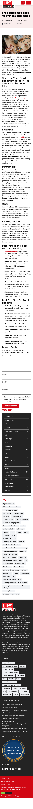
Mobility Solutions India (9, 707)
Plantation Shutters (9, 557)
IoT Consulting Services (9, 713)
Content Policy (6, 784)
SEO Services (7, 567)
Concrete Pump (17, 516)
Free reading (20, 98)
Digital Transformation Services (12, 704)
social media (18, 567)
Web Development (9, 576)
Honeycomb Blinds (9, 538)
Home (26, 532)
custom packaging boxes (11, 523)
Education (20, 529)
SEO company (8, 564)
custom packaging (21, 519)
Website (5, 389)
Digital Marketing (8, 529)
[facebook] (3, 769)
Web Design (23, 20)
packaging (22, 551)
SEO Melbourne (20, 564)
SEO (26, 560)
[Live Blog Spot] (8, 4)
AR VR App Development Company (13, 716)
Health (19, 532)
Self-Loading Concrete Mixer (12, 560)
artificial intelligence (10, 510)
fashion (5, 532)
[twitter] (6, 769)
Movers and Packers (10, 551)
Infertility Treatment (9, 542)
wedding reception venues (12, 579)
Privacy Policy (5, 778)
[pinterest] (10, 769)
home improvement (9, 535)
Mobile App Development (11, 545)
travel (16, 573)
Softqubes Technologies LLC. (11, 789)
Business (6, 516)
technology (7, 573)
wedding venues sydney (11, 594)
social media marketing (11, 570)
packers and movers (10, 554)
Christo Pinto (8, 20)
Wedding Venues (8, 591)
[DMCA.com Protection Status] (6, 793)
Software (24, 570)
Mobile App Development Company (15, 548)
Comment (6, 356)
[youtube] (16, 769)
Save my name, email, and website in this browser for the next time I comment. (17, 399)
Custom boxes (8, 519)
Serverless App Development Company (14, 731)
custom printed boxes (10, 526)
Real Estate (22, 557)
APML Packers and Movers (11, 507)
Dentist (23, 526)
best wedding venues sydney (13, 513)
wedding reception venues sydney (15, 583)
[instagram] (13, 769)
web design (25, 573)
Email (4, 382)
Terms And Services (7, 781)
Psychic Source (11, 252)
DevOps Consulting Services (11, 718)
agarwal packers (8, 504)
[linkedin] (19, 769)
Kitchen (21, 542)
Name (5, 374)
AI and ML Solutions (8, 721)
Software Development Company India (14, 728)
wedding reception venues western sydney (15, 587)
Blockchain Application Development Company (14, 725)
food (12, 532)
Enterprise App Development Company (14, 710)
